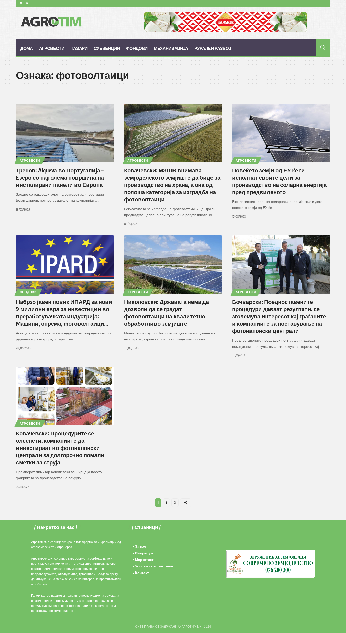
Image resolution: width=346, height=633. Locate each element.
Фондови (28, 292)
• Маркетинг (143, 559)
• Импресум (143, 553)
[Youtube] (26, 3)
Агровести (30, 160)
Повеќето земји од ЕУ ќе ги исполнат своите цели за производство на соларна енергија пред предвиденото (279, 181)
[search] (323, 47)
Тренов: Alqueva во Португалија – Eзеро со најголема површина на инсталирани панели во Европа (60, 177)
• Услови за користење (153, 566)
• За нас (139, 546)
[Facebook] (20, 3)
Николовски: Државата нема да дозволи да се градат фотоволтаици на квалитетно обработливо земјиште (166, 312)
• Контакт (141, 572)
